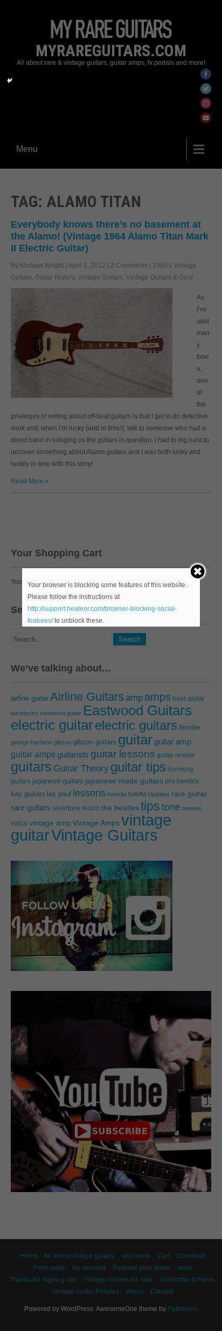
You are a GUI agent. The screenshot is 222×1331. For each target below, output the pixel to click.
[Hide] (9, 80)
